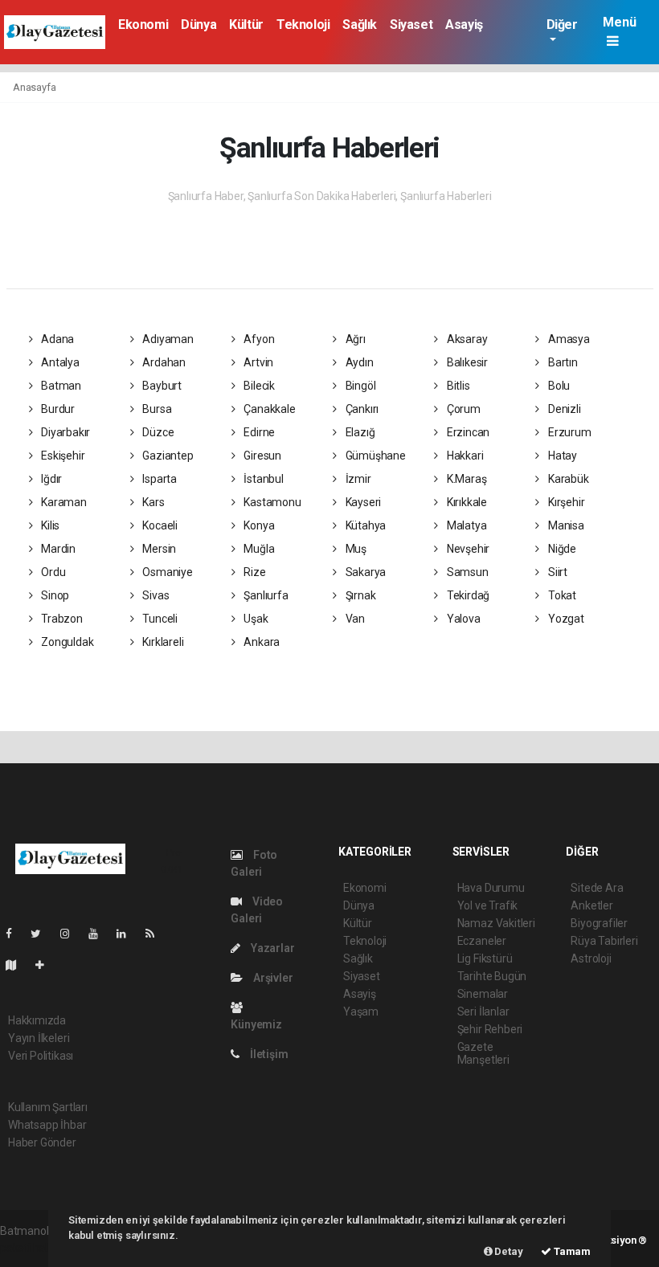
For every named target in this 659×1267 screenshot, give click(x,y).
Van (354, 618)
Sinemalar (482, 993)
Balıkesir (466, 362)
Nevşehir (466, 548)
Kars (152, 502)
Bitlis (456, 385)
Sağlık (359, 24)
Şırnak (359, 595)
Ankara (261, 642)
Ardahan (162, 362)
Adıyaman (166, 339)
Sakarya (364, 572)
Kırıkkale (465, 502)
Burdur (57, 409)
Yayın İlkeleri (38, 1038)
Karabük (567, 478)
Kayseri (362, 502)
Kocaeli (158, 525)
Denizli (563, 409)
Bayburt (160, 385)
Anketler (591, 905)
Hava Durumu (491, 887)
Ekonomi (143, 24)
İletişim (268, 1054)
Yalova (462, 618)
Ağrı (354, 339)
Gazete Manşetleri (483, 1053)
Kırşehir (565, 502)
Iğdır (50, 478)
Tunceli (158, 618)
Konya (258, 525)
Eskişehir (61, 455)
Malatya (465, 525)
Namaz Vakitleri (496, 923)
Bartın (561, 362)
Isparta (158, 478)
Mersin (158, 548)
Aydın (358, 362)
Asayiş (464, 24)
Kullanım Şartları (48, 1107)
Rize (254, 572)
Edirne (258, 432)
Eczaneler (481, 940)
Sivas (154, 595)
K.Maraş (465, 478)
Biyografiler (599, 923)
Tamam (571, 1251)
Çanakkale (269, 409)
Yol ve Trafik (487, 905)
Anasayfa (34, 87)
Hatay (561, 455)
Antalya (59, 362)
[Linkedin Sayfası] (128, 933)
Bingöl (359, 385)
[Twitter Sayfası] (42, 933)
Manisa (564, 525)
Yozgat (564, 618)
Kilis (49, 525)
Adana (56, 339)
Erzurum (568, 432)
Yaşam (361, 1011)
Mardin (57, 548)
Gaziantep (166, 455)
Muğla (258, 548)
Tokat (561, 595)
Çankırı (361, 409)
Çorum (462, 409)
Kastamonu (271, 502)
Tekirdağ (466, 595)
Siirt (556, 572)
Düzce (157, 432)
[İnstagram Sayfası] (71, 933)
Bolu (558, 385)
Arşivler (272, 977)
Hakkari (463, 455)
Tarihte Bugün (492, 976)
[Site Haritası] (18, 964)
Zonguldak (66, 642)
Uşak (255, 618)
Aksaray (465, 339)
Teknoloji (303, 24)
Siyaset (411, 24)
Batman (60, 385)
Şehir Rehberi (490, 1029)
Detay (508, 1251)
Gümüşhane (374, 455)
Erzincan (466, 432)
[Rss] (156, 933)
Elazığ (359, 432)
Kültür (246, 24)
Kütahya (364, 525)
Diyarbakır (64, 432)
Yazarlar (271, 948)
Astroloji (591, 958)
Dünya (198, 24)
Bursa (155, 409)
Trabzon (60, 618)
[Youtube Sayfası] (99, 933)
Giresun (261, 455)
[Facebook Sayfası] (15, 933)
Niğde (561, 548)
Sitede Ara (597, 887)
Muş (354, 548)
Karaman (62, 502)
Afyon (258, 339)
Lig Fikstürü (485, 958)
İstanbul (263, 478)
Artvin (257, 362)
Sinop (54, 595)
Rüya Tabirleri (604, 940)
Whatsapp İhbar (47, 1124)
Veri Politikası (40, 1055)
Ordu (52, 572)
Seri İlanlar (483, 1011)
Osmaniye (166, 572)
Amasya (567, 339)
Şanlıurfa (265, 595)
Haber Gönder (42, 1142)
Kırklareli (161, 642)
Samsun (466, 572)
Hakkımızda (37, 1020)
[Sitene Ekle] (46, 964)
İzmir (357, 478)
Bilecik (258, 385)
